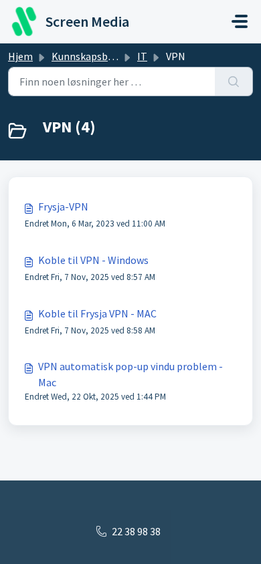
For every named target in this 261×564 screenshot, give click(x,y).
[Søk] (234, 81)
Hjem (20, 56)
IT (142, 56)
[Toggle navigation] (239, 21)
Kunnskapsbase (87, 56)
